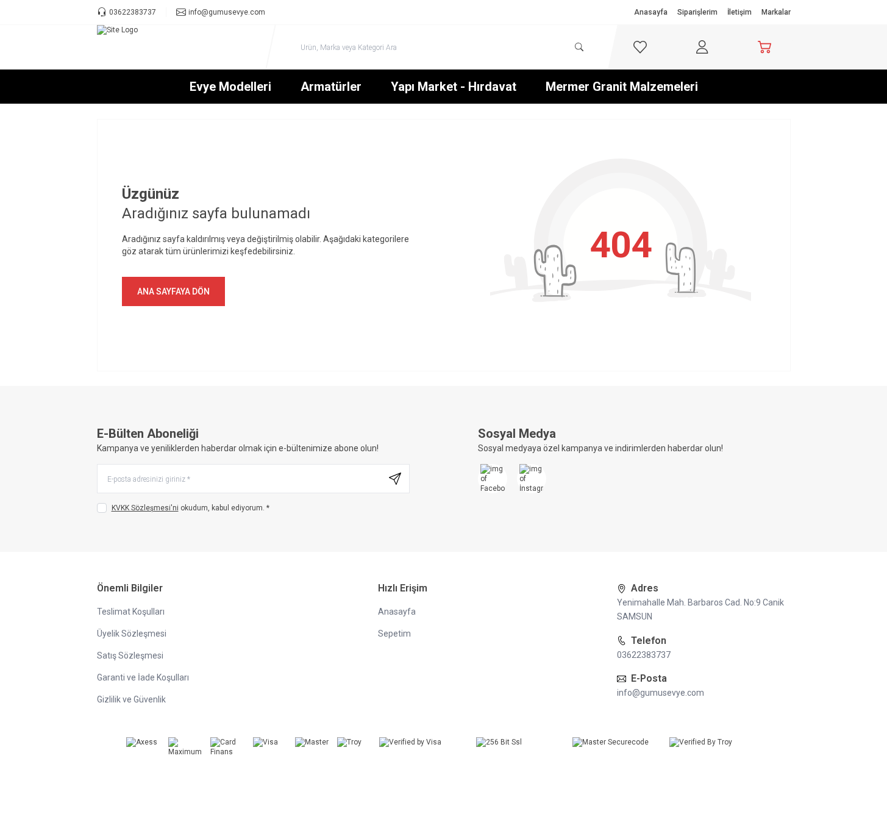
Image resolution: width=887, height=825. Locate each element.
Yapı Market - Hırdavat (453, 86)
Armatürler (331, 86)
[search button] (579, 47)
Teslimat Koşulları (131, 611)
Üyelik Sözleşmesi (131, 633)
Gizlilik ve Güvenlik (131, 699)
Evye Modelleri (230, 86)
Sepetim (394, 633)
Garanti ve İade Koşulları (143, 677)
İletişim (739, 12)
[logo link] (170, 47)
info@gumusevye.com (660, 693)
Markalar (776, 12)
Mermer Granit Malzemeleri (622, 86)
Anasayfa (651, 12)
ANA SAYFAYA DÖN (173, 291)
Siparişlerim (697, 12)
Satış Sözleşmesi (130, 655)
